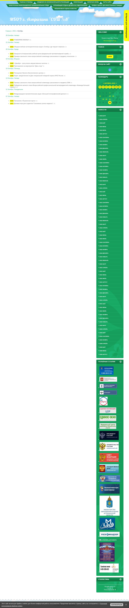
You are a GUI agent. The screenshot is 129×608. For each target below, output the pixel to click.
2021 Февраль (103, 181)
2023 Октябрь (103, 286)
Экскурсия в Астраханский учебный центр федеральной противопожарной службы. (41, 53)
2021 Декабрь (103, 213)
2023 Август (103, 282)
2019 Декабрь (103, 148)
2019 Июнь (102, 126)
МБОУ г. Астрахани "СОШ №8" (40, 19)
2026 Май (102, 347)
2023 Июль (102, 278)
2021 (14, 31)
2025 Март (102, 325)
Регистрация (108, 40)
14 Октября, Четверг (12, 78)
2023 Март (102, 264)
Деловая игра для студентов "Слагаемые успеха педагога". (33, 103)
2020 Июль (102, 159)
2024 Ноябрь (103, 314)
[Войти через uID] (109, 69)
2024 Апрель (103, 300)
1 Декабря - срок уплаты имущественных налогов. (30, 63)
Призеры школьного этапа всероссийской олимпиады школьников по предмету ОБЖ (42, 82)
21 (110, 99)
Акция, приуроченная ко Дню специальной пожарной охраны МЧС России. (39, 75)
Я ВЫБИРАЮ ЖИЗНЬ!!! (21, 40)
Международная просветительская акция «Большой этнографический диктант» (40, 94)
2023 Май (102, 271)
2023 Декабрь (103, 293)
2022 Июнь (102, 235)
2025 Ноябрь (103, 340)
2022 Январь (103, 217)
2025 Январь (103, 322)
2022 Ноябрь (103, 249)
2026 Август (103, 354)
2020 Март (102, 155)
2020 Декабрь (103, 173)
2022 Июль (102, 239)
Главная (8, 31)
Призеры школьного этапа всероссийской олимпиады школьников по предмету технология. (44, 56)
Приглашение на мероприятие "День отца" (28, 66)
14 (110, 96)
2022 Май (102, 231)
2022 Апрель (103, 228)
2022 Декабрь (103, 253)
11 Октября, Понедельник (14, 89)
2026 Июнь (102, 351)
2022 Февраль (103, 220)
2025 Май (102, 333)
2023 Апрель (103, 267)
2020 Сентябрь (104, 163)
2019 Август (103, 134)
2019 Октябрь (103, 141)
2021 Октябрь (103, 206)
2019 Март (102, 116)
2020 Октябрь (103, 166)
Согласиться (116, 604)
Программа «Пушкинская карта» (25, 101)
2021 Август (103, 199)
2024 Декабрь (103, 318)
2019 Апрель (103, 119)
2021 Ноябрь (103, 210)
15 (113, 96)
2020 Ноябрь (103, 170)
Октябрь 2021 (109, 83)
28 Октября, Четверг (12, 35)
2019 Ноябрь (103, 145)
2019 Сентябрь (104, 137)
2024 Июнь (102, 307)
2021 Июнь (102, 195)
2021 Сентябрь (104, 202)
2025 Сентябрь (104, 336)
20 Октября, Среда (12, 49)
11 (100, 96)
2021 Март (102, 184)
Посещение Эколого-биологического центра (28, 73)
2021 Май (102, 192)
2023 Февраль (103, 260)
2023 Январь (103, 257)
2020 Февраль (103, 152)
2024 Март (102, 296)
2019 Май (102, 123)
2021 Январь (103, 177)
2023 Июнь (102, 275)
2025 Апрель (103, 329)
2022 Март (102, 224)
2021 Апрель (103, 188)
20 (106, 99)
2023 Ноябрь (103, 289)
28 (110, 102)
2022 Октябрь (103, 246)
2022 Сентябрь (104, 242)
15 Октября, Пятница (13, 68)
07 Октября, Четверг (12, 96)
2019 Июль (102, 130)
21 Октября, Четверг (12, 42)
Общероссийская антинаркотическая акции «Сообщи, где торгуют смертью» (39, 47)
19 (103, 99)
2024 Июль (102, 311)
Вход (114, 40)
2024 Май (102, 304)
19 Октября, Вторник (13, 59)
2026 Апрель (103, 343)
